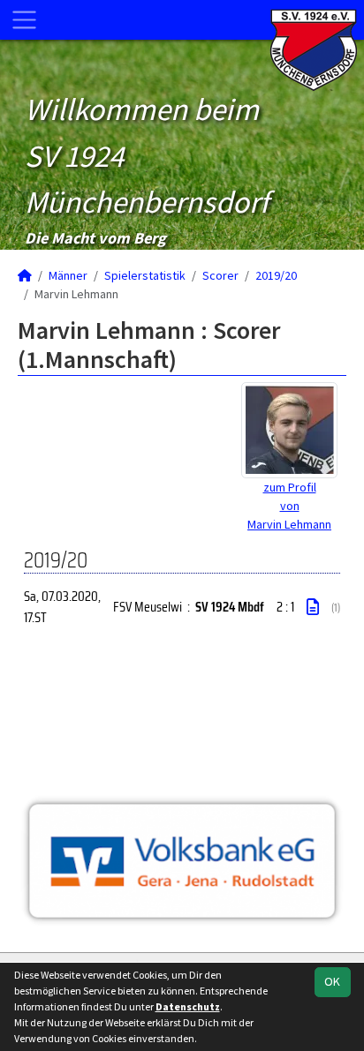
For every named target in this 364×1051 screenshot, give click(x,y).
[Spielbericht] (313, 607)
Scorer (220, 275)
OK (332, 981)
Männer (68, 275)
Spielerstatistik (145, 275)
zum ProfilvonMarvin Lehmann (289, 505)
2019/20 (276, 275)
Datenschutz (187, 1006)
